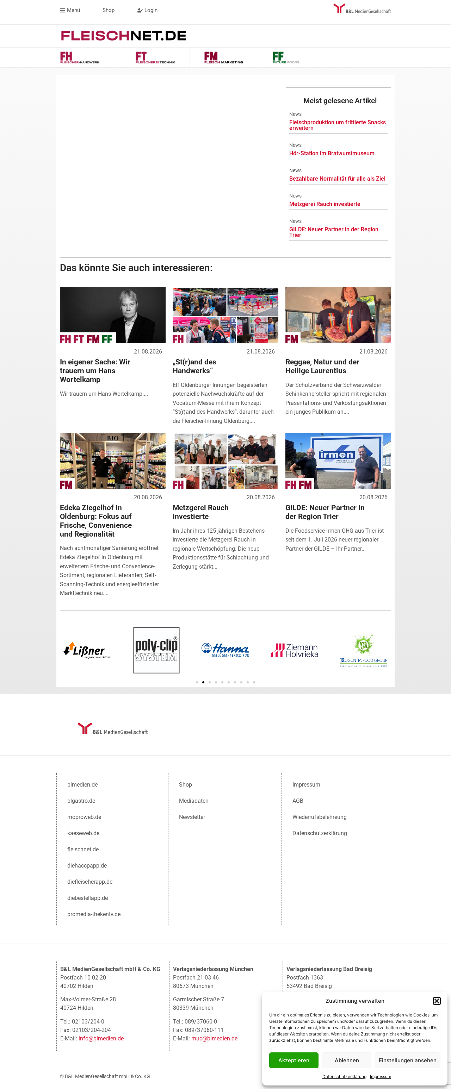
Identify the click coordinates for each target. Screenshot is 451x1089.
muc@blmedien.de (214, 1038)
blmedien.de (82, 784)
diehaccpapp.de (87, 865)
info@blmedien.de (101, 1038)
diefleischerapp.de (89, 881)
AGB (297, 800)
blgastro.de (81, 800)
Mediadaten (194, 800)
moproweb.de (84, 817)
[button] (436, 1000)
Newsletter (192, 817)
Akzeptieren (293, 1060)
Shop (185, 784)
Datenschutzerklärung (344, 1076)
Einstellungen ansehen (408, 1060)
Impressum (380, 1076)
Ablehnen (347, 1060)
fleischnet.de (83, 849)
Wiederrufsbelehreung (319, 817)
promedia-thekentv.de (94, 914)
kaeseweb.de (83, 833)
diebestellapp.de (87, 898)
